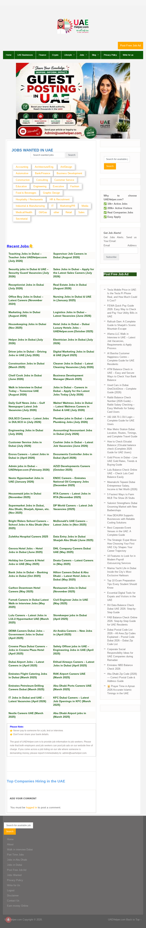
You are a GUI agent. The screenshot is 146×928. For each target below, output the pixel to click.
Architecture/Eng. (44, 166)
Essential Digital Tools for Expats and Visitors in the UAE (121, 596)
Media (85, 205)
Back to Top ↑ (134, 919)
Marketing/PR (67, 205)
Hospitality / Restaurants (29, 199)
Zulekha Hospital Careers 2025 (28, 536)
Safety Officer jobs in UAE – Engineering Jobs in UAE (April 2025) (73, 650)
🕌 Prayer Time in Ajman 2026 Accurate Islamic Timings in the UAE (121, 690)
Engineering (39, 186)
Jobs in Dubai (14, 864)
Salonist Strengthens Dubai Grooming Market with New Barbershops (122, 507)
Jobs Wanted (14, 875)
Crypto (55, 55)
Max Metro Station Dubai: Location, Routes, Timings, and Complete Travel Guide (122, 433)
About (10, 844)
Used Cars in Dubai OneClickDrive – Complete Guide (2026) (121, 389)
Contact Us (13, 900)
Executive (58, 186)
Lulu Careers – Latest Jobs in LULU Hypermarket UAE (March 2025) (29, 619)
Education (21, 186)
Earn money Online (17, 905)
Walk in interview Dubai (20, 849)
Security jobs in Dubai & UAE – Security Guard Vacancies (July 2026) (29, 273)
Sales (81, 212)
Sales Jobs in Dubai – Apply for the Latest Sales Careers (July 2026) (73, 273)
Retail (69, 212)
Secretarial (22, 218)
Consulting (42, 180)
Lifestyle (68, 55)
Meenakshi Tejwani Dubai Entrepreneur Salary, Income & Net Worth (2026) (122, 486)
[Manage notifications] (8, 920)
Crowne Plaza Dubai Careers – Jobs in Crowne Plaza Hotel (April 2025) (28, 650)
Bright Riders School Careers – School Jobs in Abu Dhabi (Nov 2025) (29, 524)
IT (52, 205)
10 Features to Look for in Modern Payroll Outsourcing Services (121, 559)
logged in (31, 807)
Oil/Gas (43, 212)
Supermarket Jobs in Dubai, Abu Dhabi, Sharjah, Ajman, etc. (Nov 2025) (29, 509)
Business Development (69, 173)
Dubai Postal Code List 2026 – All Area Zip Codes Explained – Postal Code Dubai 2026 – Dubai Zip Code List (121, 637)
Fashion (74, 186)
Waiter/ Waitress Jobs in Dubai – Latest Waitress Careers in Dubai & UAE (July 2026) (73, 406)
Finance (42, 55)
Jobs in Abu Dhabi (17, 859)
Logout (10, 890)
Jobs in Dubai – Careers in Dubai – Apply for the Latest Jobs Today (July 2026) (71, 391)
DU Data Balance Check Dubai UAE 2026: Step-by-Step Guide (121, 609)
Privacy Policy (110, 55)
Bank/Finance (42, 173)
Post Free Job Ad (130, 45)
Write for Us (13, 885)
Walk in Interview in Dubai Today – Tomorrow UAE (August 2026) (25, 391)
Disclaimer (13, 895)
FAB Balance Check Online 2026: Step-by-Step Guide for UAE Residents (122, 621)
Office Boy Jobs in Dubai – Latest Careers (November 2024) (26, 300)
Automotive (22, 173)
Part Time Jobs (15, 854)
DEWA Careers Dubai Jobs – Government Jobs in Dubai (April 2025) (27, 634)
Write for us (128, 55)
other (56, 212)
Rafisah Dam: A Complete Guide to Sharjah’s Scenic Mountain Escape (121, 325)
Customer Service (64, 180)
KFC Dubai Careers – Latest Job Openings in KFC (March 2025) (72, 701)
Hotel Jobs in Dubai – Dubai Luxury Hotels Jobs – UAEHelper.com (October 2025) (73, 328)
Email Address (120, 245)
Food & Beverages (26, 192)
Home (8, 55)
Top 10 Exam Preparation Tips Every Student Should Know (122, 584)
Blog (94, 55)
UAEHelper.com (13, 919)
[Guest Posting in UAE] (73, 137)
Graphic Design (51, 192)
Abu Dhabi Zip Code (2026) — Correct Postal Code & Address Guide (122, 677)
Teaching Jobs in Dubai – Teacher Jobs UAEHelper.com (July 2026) (28, 257)
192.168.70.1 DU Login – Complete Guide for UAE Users (120, 421)
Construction (23, 180)
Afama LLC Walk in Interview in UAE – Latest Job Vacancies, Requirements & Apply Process (121, 341)
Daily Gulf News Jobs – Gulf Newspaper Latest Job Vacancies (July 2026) (27, 406)
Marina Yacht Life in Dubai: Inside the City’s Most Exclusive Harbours (122, 572)
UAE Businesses (25, 55)
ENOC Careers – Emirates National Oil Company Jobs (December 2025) (71, 481)
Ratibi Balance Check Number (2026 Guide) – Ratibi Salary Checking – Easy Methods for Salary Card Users (121, 404)
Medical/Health (24, 212)
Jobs (82, 55)
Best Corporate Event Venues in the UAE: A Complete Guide (119, 531)
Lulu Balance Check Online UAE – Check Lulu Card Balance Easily (122, 473)
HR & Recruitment (60, 199)
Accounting (22, 166)
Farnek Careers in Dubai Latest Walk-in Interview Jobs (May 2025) (29, 603)
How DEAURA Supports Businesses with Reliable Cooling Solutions (121, 519)
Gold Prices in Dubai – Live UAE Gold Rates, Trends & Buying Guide (122, 461)
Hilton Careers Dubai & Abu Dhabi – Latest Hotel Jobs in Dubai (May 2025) (71, 576)
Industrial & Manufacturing (30, 205)
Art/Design (66, 166)
